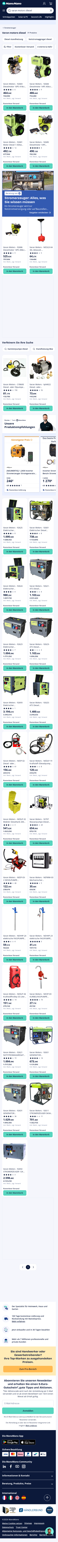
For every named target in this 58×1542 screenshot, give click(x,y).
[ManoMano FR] (4, 1498)
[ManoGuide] (49, 1531)
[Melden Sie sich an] (44, 3)
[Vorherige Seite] (22, 1267)
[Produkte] (3, 10)
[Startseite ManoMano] (21, 3)
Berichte (33, 1535)
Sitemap (28, 1523)
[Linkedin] (4, 1466)
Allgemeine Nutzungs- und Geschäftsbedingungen (25, 1531)
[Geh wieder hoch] (47, 1498)
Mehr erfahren (31, 1425)
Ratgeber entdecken (38, 212)
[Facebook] (11, 1466)
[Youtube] (17, 1466)
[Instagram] (24, 1466)
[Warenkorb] (51, 3)
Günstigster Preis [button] (20, 439)
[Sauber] (51, 10)
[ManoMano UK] (17, 1498)
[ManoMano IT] (11, 1498)
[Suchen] (9, 10)
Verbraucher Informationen (14, 1535)
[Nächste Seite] (33, 1267)
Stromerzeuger (10, 28)
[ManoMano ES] (24, 1498)
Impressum (39, 1523)
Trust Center (21, 1527)
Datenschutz (8, 1527)
